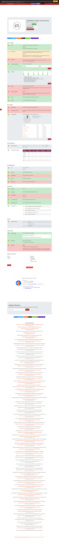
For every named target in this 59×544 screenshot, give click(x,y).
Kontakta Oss (24, 3)
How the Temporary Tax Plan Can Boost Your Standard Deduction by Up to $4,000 (29, 527)
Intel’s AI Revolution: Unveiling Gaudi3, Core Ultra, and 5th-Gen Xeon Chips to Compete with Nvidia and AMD (29, 386)
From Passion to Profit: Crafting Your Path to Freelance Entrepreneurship (29, 374)
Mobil (9, 258)
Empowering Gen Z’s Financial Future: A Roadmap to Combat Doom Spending (29, 432)
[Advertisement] (31, 11)
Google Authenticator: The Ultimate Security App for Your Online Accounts (29, 353)
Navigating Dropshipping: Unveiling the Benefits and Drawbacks (29, 361)
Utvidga (49, 68)
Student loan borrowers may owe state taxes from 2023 (29, 328)
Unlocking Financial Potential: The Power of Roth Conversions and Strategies (29, 494)
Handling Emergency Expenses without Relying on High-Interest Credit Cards (30, 349)
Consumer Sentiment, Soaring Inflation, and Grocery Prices (29, 523)
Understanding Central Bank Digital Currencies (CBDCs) (29, 490)
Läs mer (23, 1)
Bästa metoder (33, 259)
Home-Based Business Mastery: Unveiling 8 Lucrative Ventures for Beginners (30, 403)
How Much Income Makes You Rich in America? (29, 399)
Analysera (9, 265)
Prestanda (32, 257)
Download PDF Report (30, 29)
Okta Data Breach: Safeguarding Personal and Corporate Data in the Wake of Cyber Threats (29, 440)
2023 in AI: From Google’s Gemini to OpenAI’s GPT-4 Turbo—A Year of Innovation (29, 378)
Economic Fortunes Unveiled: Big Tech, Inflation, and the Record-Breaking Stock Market (29, 324)
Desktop (9, 257)
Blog (20, 3)
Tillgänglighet (33, 258)
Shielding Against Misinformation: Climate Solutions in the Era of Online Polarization (29, 469)
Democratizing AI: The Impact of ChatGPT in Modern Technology (29, 436)
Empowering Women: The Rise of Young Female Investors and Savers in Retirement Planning (29, 519)
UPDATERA (34, 24)
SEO (31, 260)
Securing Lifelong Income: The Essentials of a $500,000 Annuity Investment (29, 486)
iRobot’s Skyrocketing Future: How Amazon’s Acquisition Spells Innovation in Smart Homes (29, 457)
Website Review (10, 3)
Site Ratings (17, 3)
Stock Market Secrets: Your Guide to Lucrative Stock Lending (29, 461)
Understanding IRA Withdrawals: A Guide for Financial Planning (29, 498)
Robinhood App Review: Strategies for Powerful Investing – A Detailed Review (29, 444)
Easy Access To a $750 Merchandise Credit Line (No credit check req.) (29, 465)
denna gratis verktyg (30, 56)
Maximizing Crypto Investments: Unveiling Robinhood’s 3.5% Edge (29, 428)
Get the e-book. (25, 136)
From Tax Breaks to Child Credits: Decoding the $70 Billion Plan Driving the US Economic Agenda (29, 345)
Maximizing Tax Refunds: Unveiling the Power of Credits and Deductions (29, 357)
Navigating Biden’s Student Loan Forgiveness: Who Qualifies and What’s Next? (29, 411)
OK (55, 1)
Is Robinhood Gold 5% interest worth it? (29, 332)
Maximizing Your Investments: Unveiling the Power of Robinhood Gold (29, 415)
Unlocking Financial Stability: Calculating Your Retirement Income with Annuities (29, 482)
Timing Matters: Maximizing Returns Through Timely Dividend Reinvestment (29, 511)
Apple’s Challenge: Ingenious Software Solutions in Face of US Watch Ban (29, 382)
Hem (14, 3)
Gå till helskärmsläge (29, 267)
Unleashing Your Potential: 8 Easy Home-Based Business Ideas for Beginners (29, 407)
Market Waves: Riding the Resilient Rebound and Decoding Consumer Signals (29, 515)
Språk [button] (50, 3)
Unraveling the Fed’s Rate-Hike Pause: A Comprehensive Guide (29, 390)
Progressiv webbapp (34, 261)
